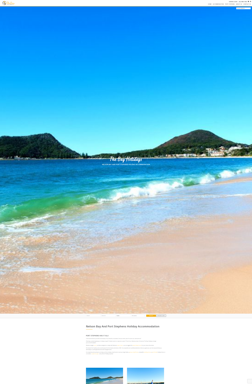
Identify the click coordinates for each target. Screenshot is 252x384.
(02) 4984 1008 (243, 1)
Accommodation (218, 4)
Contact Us (247, 4)
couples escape (95, 353)
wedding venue (147, 352)
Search (151, 315)
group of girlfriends (134, 352)
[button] (19, 160)
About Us (239, 4)
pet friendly (154, 352)
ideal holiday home (137, 345)
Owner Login (233, 1)
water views (120, 345)
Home (210, 4)
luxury (95, 345)
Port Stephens (230, 4)
